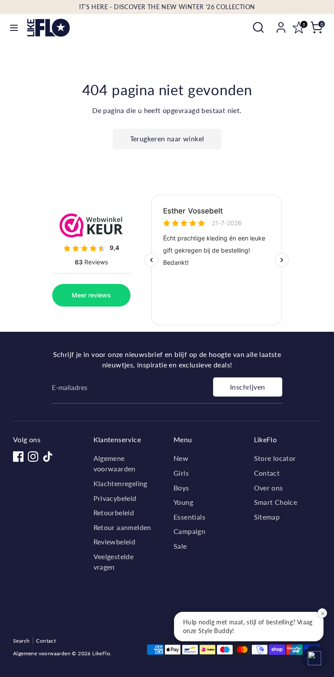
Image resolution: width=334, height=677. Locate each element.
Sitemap (267, 517)
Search (21, 640)
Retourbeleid (114, 512)
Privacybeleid (115, 498)
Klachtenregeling (120, 483)
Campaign (189, 531)
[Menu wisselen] (14, 28)
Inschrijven (247, 387)
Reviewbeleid (115, 541)
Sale (180, 546)
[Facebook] (18, 456)
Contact (267, 473)
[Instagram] (33, 456)
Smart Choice (275, 502)
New (181, 458)
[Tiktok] (48, 456)
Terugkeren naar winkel (167, 138)
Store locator (275, 458)
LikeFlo (101, 653)
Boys (181, 488)
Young (183, 502)
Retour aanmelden (122, 527)
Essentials (189, 517)
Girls (181, 473)
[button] (314, 657)
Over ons (268, 488)
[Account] (281, 24)
